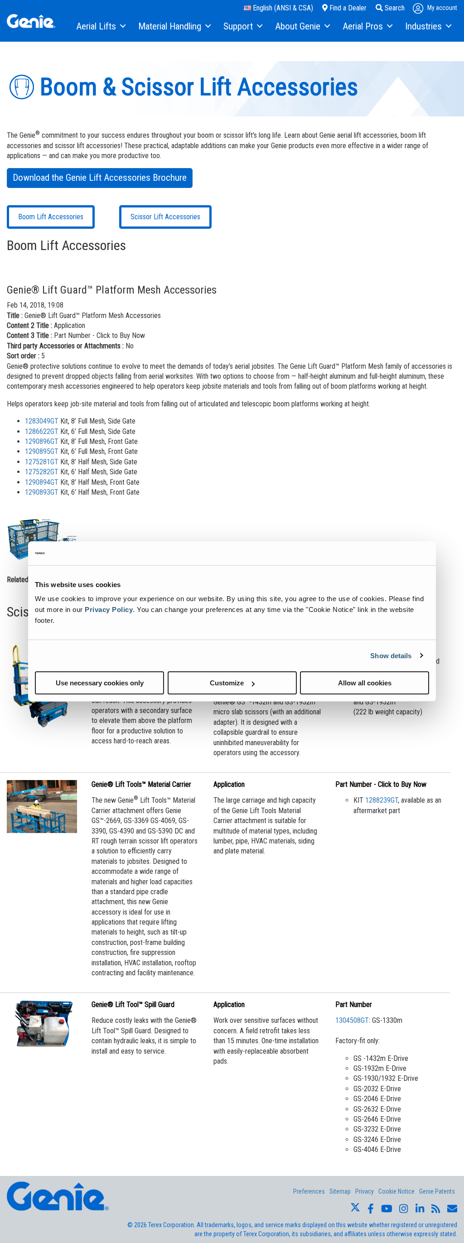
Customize (227, 683)
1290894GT (41, 482)
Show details (390, 655)
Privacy (364, 1191)
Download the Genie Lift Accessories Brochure (100, 177)
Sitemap (340, 1191)
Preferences (309, 1191)
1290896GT (41, 441)
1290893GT (41, 492)
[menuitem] (100, 26)
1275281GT (41, 462)
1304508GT (352, 1020)
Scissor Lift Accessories (165, 216)
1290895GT (41, 451)
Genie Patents (437, 1191)
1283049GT (41, 421)
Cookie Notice (396, 1191)
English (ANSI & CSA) (282, 8)
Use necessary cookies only (100, 683)
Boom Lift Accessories (50, 216)
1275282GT (41, 471)
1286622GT (41, 431)
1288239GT (381, 800)
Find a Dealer (347, 8)
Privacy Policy (109, 609)
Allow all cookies (365, 683)
